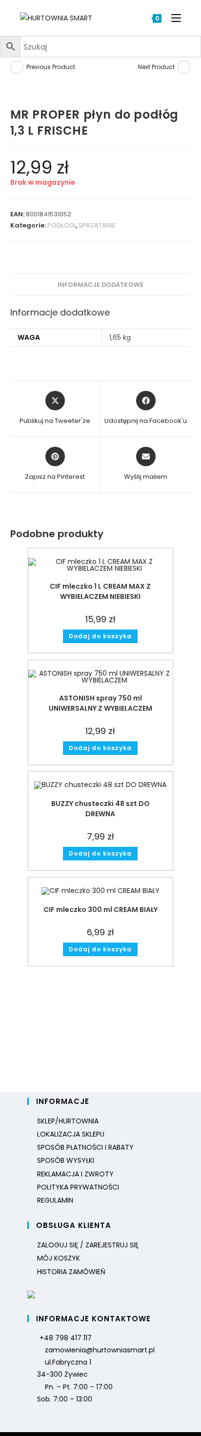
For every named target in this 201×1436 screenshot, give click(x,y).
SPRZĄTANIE (97, 225)
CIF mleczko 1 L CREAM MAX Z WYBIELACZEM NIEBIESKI (100, 591)
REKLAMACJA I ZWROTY (75, 1174)
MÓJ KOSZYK (58, 1258)
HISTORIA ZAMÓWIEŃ (71, 1272)
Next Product (156, 67)
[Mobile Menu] (172, 18)
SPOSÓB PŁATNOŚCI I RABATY (85, 1147)
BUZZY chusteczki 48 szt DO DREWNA (100, 809)
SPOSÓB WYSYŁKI (65, 1160)
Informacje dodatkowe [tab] (100, 284)
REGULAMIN (55, 1200)
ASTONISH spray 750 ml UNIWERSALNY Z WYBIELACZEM (100, 703)
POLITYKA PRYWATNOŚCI (78, 1187)
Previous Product (50, 67)
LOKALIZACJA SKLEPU (70, 1134)
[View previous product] (17, 67)
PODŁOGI (61, 225)
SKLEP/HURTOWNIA (68, 1121)
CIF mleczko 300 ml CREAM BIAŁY (100, 909)
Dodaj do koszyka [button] (100, 636)
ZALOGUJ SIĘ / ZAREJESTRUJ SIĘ (88, 1245)
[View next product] (184, 67)
